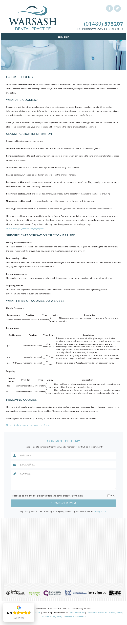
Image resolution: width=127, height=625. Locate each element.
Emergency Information (75, 616)
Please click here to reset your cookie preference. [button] (28, 425)
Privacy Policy (115, 612)
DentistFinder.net (77, 612)
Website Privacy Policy (52, 616)
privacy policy (100, 511)
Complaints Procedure (97, 612)
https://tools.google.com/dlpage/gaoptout (25, 228)
